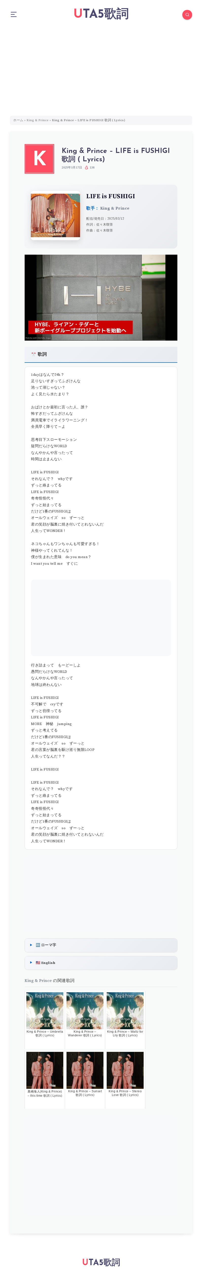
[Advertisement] (101, 66)
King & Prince (38, 120)
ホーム (18, 120)
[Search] (187, 15)
